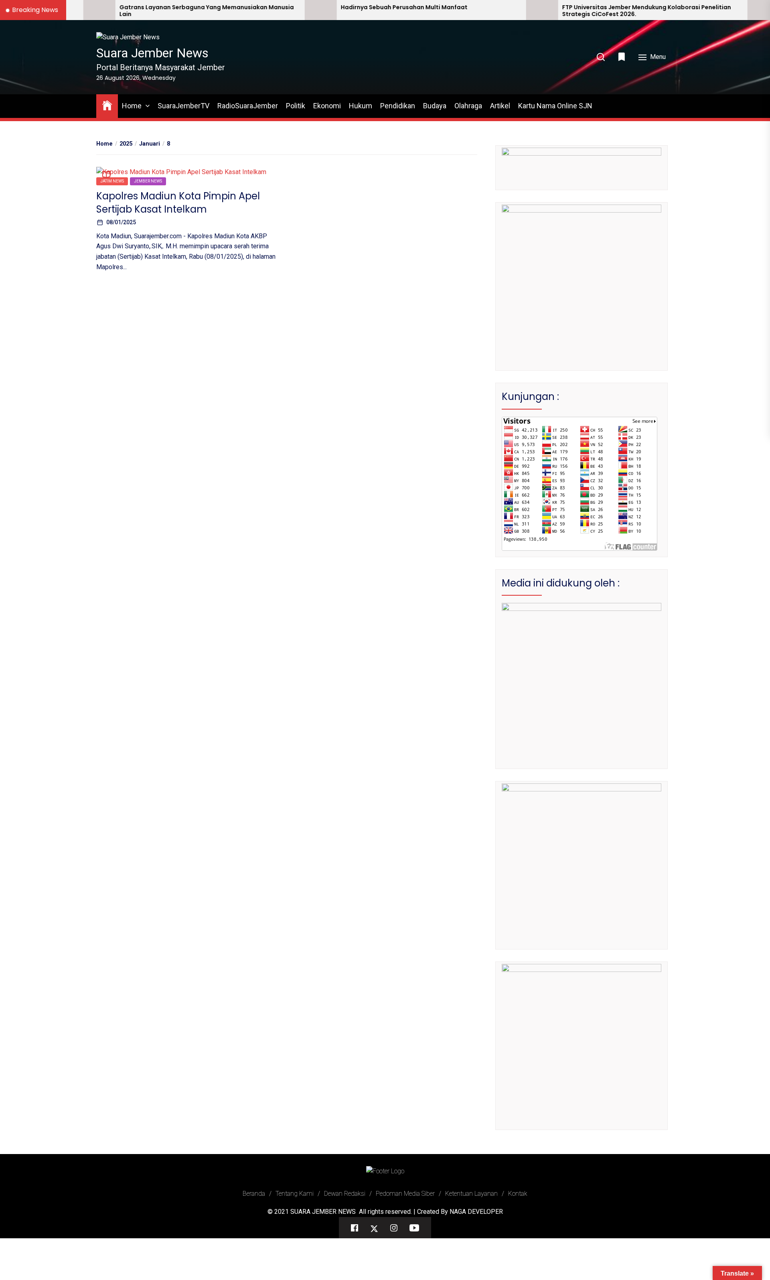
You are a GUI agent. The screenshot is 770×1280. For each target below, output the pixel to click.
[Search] (601, 57)
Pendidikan (397, 105)
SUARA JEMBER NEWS (323, 1211)
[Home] (107, 105)
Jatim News (112, 181)
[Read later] (622, 57)
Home (132, 105)
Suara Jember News (152, 53)
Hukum (360, 105)
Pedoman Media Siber (405, 1193)
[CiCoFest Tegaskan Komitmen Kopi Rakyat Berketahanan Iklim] (699, 10)
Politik (295, 105)
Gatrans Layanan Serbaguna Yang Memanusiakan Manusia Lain (142, 11)
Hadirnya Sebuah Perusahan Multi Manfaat (340, 7)
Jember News (148, 181)
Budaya (434, 105)
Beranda (254, 1193)
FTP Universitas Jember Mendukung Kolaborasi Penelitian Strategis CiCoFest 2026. (582, 11)
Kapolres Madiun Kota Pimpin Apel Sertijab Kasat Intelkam (178, 202)
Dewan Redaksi (344, 1193)
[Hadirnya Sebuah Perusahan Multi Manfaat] (257, 10)
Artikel (500, 105)
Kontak (517, 1193)
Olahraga (468, 105)
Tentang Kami (295, 1193)
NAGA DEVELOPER (476, 1211)
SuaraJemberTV (183, 105)
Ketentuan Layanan (471, 1193)
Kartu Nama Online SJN (555, 105)
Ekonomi (327, 105)
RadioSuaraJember (247, 105)
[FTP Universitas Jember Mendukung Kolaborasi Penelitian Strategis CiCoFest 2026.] (478, 10)
